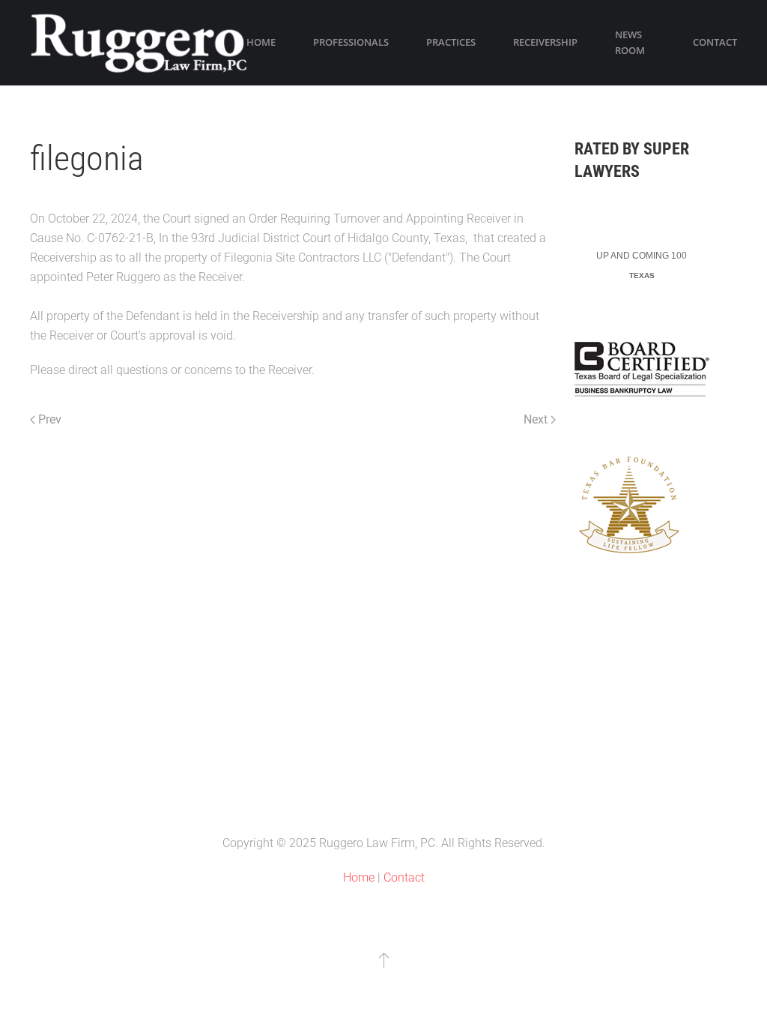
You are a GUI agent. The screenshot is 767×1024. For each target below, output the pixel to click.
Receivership (545, 42)
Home (261, 42)
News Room (630, 42)
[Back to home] (138, 42)
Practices (451, 42)
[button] (384, 960)
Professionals (351, 42)
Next (536, 419)
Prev (49, 419)
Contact (715, 42)
